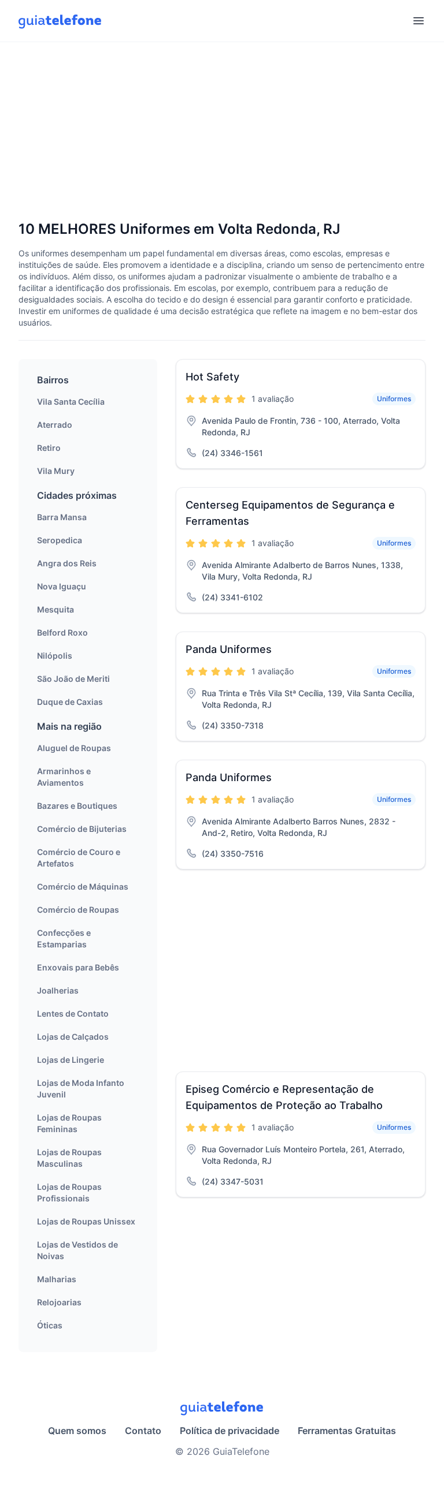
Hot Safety (212, 377)
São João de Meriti (73, 679)
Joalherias (58, 990)
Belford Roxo (62, 632)
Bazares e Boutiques (77, 806)
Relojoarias (59, 1302)
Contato (143, 1430)
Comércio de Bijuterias (82, 829)
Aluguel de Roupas (74, 748)
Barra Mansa (62, 517)
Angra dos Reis (67, 563)
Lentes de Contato (73, 1013)
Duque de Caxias (70, 702)
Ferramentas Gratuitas (347, 1430)
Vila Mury (56, 471)
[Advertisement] (222, 132)
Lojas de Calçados (73, 1036)
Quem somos (77, 1430)
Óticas (49, 1325)
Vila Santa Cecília (71, 401)
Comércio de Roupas (78, 909)
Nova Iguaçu (61, 586)
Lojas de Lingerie (70, 1060)
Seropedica (59, 540)
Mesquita (55, 609)
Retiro (49, 448)
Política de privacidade (229, 1430)
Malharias (56, 1279)
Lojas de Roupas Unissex (86, 1221)
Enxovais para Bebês (78, 967)
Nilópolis (54, 655)
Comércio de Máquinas (82, 886)
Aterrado (54, 425)
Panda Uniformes (229, 649)
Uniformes (394, 398)
